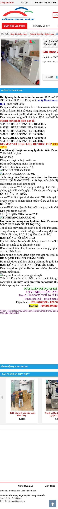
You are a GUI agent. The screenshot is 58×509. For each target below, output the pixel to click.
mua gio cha (14, 491)
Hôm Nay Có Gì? (41, 26)
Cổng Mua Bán (7, 2)
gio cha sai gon (29, 491)
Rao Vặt (24, 2)
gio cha (3, 491)
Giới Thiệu (50, 486)
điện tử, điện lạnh (19, 34)
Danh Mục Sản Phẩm (14, 26)
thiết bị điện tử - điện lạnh (42, 34)
